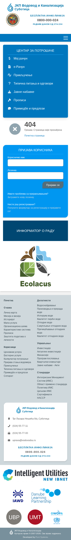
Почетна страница (34, 135)
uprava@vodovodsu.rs (24, 440)
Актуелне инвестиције (49, 351)
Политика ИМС (45, 387)
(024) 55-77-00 (20, 433)
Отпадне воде (44, 322)
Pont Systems (42, 537)
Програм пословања (48, 358)
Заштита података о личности (15, 338)
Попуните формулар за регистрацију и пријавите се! (34, 210)
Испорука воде (45, 315)
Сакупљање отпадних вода (52, 326)
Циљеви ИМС (44, 391)
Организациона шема (15, 326)
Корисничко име (16, 157)
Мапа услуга (10, 323)
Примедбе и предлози (16, 372)
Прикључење (11, 365)
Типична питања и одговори (19, 369)
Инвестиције (44, 348)
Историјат (9, 319)
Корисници (10, 347)
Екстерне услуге (12, 355)
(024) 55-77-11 (20, 426)
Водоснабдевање (46, 305)
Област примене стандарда (52, 384)
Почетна (8, 300)
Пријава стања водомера (17, 362)
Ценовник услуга (13, 352)
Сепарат (8, 376)
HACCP (41, 398)
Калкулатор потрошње (16, 359)
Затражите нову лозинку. (21, 197)
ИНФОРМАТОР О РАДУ (35, 231)
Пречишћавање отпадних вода (51, 331)
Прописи (8, 333)
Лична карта (10, 312)
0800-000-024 (35, 451)
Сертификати (44, 394)
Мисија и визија (12, 316)
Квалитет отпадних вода (50, 336)
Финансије (42, 355)
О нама (8, 307)
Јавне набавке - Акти (48, 365)
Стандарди (43, 372)
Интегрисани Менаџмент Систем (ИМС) (50, 379)
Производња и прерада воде (50, 311)
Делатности (44, 300)
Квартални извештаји (48, 362)
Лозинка (12, 170)
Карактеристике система (17, 329)
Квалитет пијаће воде (49, 319)
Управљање (44, 343)
